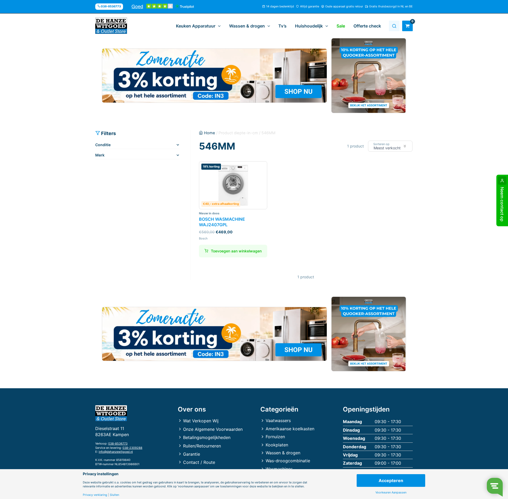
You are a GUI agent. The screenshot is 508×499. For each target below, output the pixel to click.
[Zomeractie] (214, 75)
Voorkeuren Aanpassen (390, 492)
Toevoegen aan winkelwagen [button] (236, 251)
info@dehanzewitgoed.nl (116, 452)
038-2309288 (132, 448)
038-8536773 (118, 443)
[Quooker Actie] (368, 75)
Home (209, 133)
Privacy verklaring (95, 494)
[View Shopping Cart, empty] (407, 26)
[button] (218, 25)
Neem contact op (502, 204)
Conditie (103, 144)
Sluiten (114, 494)
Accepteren (391, 480)
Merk (100, 155)
